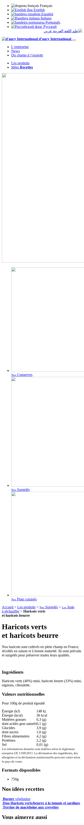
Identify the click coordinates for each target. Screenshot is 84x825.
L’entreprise (20, 47)
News (15, 51)
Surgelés (48, 607)
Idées (22, 67)
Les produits (20, 63)
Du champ (27, 55)
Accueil (8, 607)
